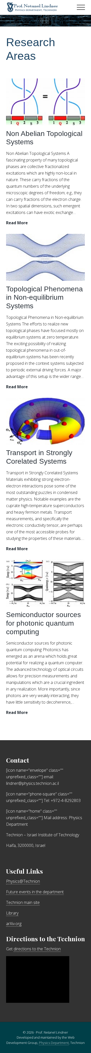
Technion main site (23, 902)
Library (12, 913)
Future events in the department (35, 892)
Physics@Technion (23, 881)
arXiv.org (13, 923)
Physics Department (54, 1042)
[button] (81, 7)
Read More (17, 223)
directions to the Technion (37, 949)
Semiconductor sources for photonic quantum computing (43, 623)
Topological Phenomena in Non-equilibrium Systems (44, 297)
